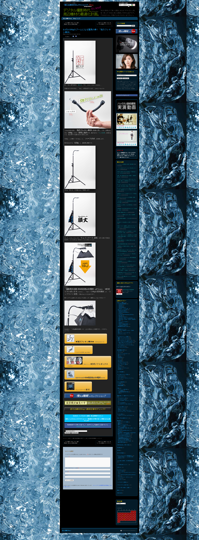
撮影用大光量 (90, 378)
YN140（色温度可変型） (124, 324)
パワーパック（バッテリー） (125, 343)
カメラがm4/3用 (121, 402)
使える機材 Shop (67, 18)
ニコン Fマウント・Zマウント (124, 477)
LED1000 (121, 305)
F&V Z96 (120, 315)
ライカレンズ (120, 479)
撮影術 (119, 423)
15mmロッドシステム (122, 368)
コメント (67, 456)
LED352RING (121, 307)
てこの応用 (102, 132)
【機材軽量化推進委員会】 (123, 438)
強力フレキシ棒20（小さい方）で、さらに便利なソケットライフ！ (104, 24)
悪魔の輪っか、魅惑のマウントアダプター (126, 395)
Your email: (119, 73)
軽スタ (80, 85)
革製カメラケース (121, 409)
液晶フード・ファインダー (123, 332)
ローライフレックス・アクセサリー (125, 411)
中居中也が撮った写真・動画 (123, 444)
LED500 (120, 306)
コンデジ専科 (120, 414)
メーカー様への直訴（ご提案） (123, 487)
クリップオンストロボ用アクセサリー (126, 341)
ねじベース (120, 366)
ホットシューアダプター (123, 353)
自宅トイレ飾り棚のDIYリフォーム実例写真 (126, 276)
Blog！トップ (76, 18)
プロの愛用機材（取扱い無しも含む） (126, 428)
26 (124, 519)
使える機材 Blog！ (67, 530)
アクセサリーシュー (122, 362)
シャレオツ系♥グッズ (121, 406)
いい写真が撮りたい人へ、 (122, 464)
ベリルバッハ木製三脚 (122, 389)
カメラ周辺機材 (120, 371)
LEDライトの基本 (121, 426)
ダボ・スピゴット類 (122, 364)
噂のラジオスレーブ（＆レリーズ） (125, 340)
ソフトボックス (121, 346)
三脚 (118, 388)
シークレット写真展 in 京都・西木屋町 (125, 164)
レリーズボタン (121, 376)
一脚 (119, 393)
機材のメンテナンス (122, 424)
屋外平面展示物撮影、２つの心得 (124, 218)
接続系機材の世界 (79, 438)
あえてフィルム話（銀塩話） (124, 439)
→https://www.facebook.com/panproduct (87, 426)
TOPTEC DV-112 (122, 316)
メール (67, 471)
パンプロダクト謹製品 (121, 482)
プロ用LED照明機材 (92, 438)
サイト (66, 475)
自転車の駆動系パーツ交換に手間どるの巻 (126, 240)
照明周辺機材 (120, 385)
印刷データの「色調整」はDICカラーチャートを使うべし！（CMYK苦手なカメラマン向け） (127, 227)
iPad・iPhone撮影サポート (123, 418)
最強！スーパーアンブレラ (123, 337)
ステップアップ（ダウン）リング (125, 378)
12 (124, 515)
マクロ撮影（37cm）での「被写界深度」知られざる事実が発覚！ (71, 23)
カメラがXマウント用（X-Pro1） (125, 404)
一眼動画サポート (121, 329)
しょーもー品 (120, 384)
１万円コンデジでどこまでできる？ (125, 415)
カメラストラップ (121, 407)
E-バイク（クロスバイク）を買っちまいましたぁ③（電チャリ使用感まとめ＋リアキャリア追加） (126, 181)
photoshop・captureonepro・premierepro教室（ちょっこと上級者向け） (127, 433)
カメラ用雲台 (120, 390)
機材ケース (119, 490)
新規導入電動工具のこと (122, 212)
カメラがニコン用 (121, 399)
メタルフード (120, 375)
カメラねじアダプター (122, 363)
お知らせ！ (119, 467)
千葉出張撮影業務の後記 (122, 244)
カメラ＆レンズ (120, 470)
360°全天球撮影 (120, 453)
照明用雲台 (120, 357)
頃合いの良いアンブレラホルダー (126, 342)
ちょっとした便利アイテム (123, 425)
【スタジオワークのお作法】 (124, 436)
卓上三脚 (120, 360)
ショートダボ (82, 352)
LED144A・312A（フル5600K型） (126, 318)
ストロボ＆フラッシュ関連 (122, 336)
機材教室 (119, 420)
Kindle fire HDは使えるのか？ (124, 430)
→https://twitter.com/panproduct (87, 417)
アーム (84, 438)
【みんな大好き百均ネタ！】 (124, 435)
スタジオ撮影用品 (121, 382)
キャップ (120, 379)
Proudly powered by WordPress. (129, 530)
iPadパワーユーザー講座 (123, 422)
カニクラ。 (120, 351)
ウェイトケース (82, 390)
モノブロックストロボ (122, 347)
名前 (77, 468)
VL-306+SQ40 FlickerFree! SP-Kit (126, 314)
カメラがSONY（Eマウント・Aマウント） (127, 400)
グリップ (120, 359)
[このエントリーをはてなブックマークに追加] (76, 36)
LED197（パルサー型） (124, 308)
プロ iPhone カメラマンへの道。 (125, 441)
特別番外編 (119, 447)
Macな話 (119, 431)
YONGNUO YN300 (123, 325)
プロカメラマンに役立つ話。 (123, 484)
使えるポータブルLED (122, 309)
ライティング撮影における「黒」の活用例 (126, 214)
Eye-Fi (119, 429)
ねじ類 (119, 365)
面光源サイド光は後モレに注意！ (124, 222)
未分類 (118, 450)
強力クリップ (120, 354)
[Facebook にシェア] (73, 36)
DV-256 (120, 313)
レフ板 (119, 383)
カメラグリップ (121, 333)
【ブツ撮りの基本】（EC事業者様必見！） (126, 460)
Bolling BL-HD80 (122, 310)
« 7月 (117, 523)
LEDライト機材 (71, 438)
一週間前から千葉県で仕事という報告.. (125, 246)
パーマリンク (99, 438)
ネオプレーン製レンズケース (124, 410)
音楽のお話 (119, 492)
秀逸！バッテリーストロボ (123, 339)
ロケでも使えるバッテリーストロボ (125, 345)
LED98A (120, 322)
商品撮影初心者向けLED (123, 326)
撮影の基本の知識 (121, 442)
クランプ (120, 358)
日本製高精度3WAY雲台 (124, 391)
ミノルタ (120, 478)
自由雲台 (120, 369)
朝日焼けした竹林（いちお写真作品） (125, 204)
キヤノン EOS (121, 471)
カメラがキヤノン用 (122, 398)
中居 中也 (78, 34)
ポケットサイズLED (123, 321)
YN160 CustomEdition (123, 312)
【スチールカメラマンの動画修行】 (124, 455)
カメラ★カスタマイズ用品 (122, 374)
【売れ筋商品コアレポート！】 (124, 437)
